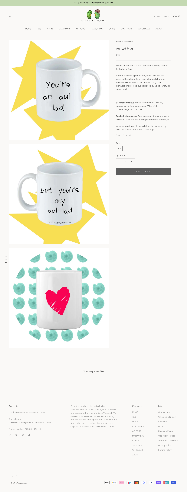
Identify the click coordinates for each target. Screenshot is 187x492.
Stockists (162, 421)
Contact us (164, 412)
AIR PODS (80, 28)
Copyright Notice (166, 435)
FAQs (160, 426)
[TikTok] (29, 435)
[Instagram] (23, 435)
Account (157, 16)
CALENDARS (64, 28)
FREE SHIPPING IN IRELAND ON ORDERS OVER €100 (93, 3)
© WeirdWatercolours (19, 483)
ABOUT (159, 28)
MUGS (28, 28)
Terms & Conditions (168, 440)
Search (166, 16)
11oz (119, 148)
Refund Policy (165, 449)
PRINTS (50, 28)
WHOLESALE (144, 28)
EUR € (9, 16)
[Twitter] (126, 135)
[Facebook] (123, 135)
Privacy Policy (164, 445)
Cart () (176, 16)
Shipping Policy (165, 431)
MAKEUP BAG (97, 28)
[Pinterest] (130, 135)
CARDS (112, 28)
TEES (39, 28)
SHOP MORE (126, 28)
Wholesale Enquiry (167, 416)
